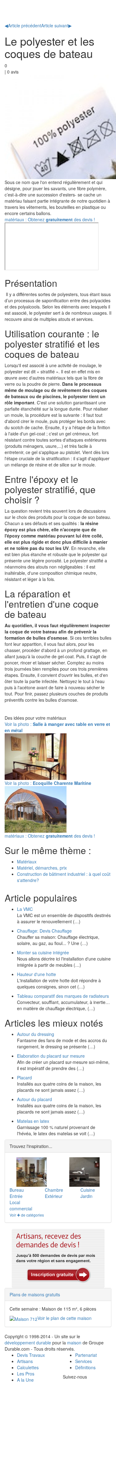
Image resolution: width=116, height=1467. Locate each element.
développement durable (28, 1342)
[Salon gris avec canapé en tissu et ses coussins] (84, 1172)
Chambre (54, 1190)
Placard (24, 1077)
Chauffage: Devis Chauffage (44, 931)
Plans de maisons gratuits (35, 1294)
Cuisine (87, 1190)
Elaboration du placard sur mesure (51, 1056)
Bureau (17, 1190)
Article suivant (56, 25)
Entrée (16, 1196)
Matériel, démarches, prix (42, 868)
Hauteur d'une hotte (36, 974)
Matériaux (27, 861)
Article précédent (23, 25)
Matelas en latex (33, 1121)
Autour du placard (34, 1099)
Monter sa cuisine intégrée (43, 952)
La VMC (25, 909)
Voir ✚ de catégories (27, 1214)
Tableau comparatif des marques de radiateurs (63, 996)
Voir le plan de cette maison (64, 1318)
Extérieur (53, 1196)
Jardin (86, 1196)
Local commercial (21, 1205)
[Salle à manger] (31, 1172)
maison (74, 1342)
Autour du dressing (35, 1034)
